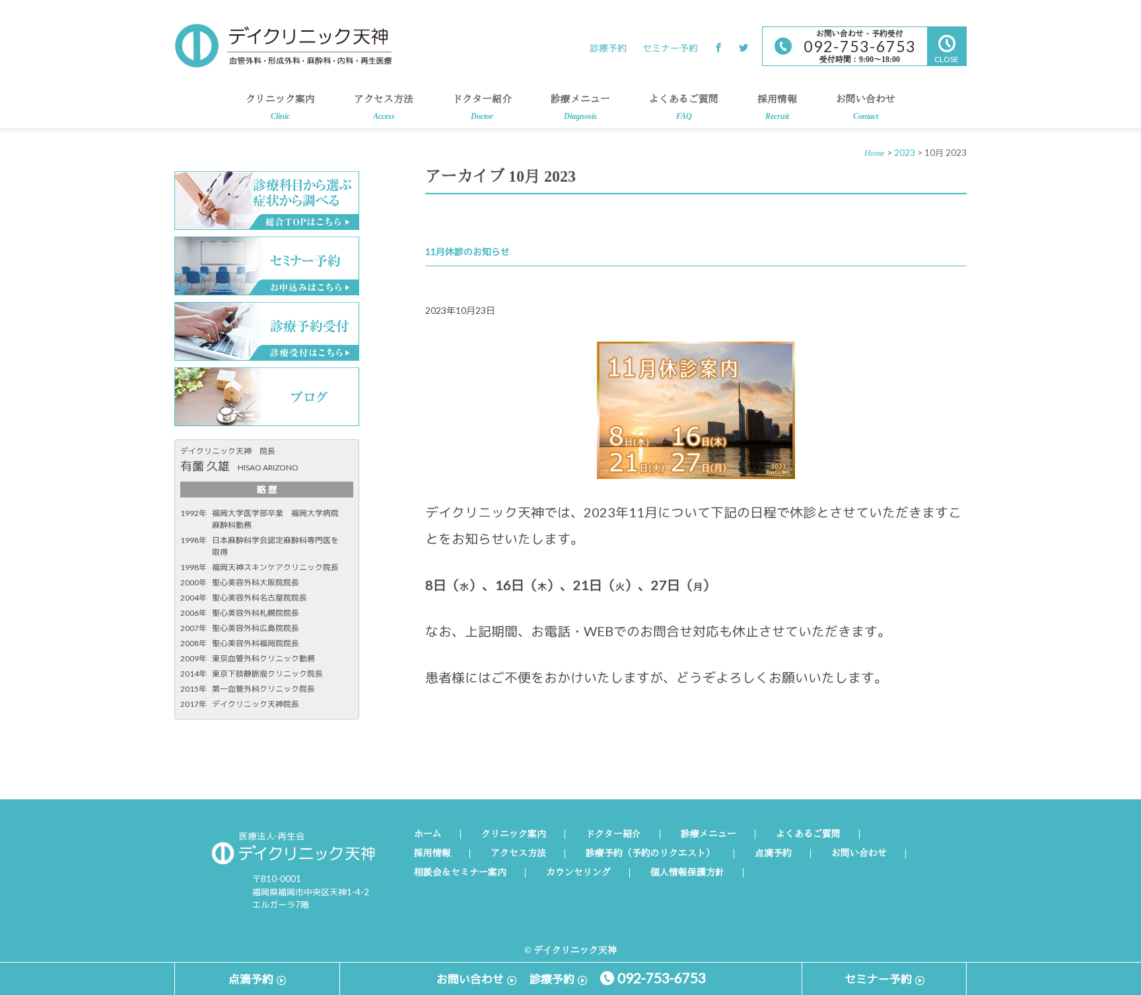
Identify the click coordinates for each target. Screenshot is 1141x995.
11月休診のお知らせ (467, 251)
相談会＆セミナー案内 (460, 872)
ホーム (428, 834)
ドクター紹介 (482, 107)
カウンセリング (578, 872)
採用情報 (777, 107)
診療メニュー (580, 107)
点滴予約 (773, 853)
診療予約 (608, 48)
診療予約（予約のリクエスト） (650, 853)
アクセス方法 (383, 107)
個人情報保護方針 (687, 872)
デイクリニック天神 (283, 45)
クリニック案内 (280, 107)
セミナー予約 (670, 48)
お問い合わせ (865, 107)
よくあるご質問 (683, 107)
